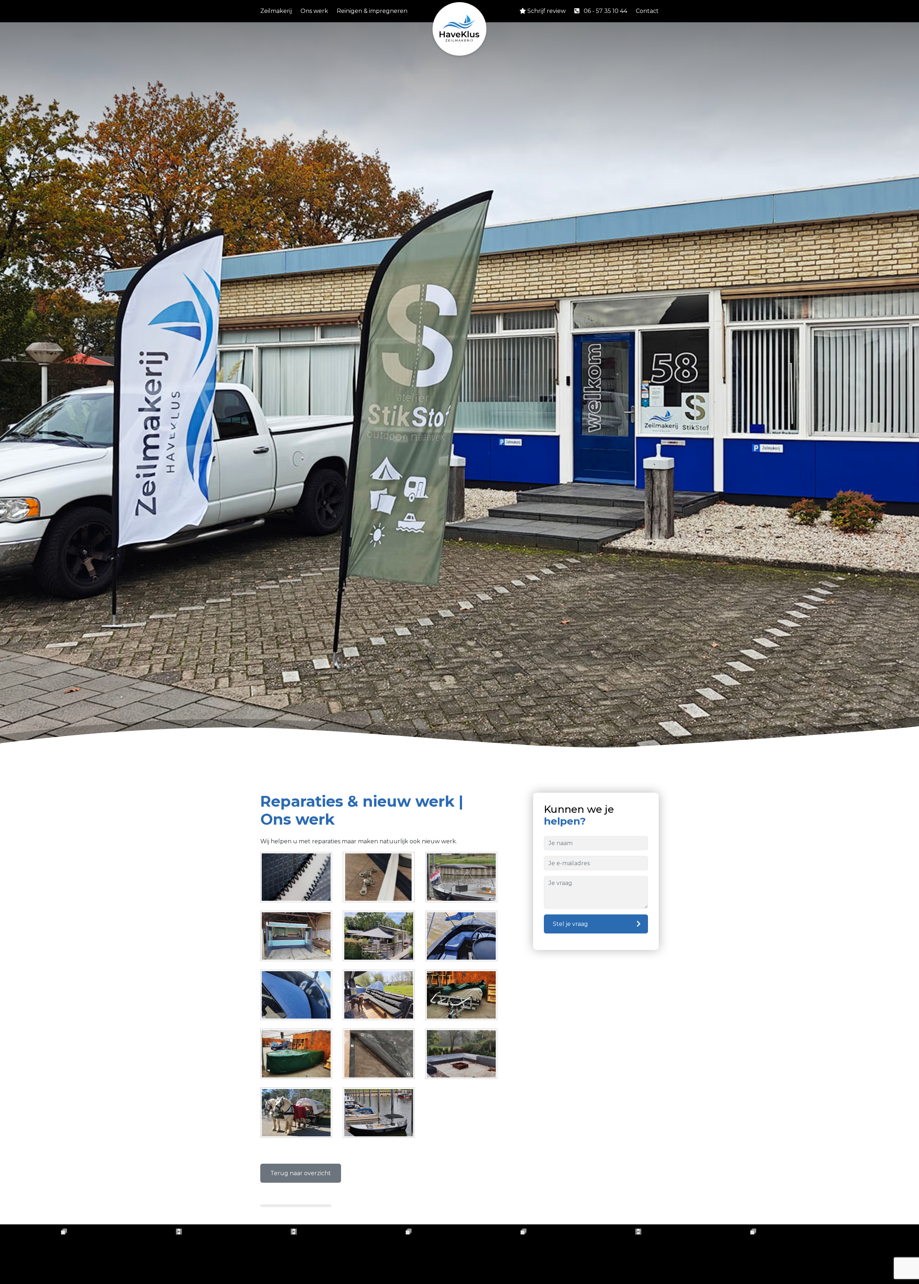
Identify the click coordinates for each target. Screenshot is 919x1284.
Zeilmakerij (276, 11)
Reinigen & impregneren (372, 11)
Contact (647, 11)
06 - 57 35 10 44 (605, 11)
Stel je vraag (570, 924)
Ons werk (314, 11)
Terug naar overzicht (300, 1173)
